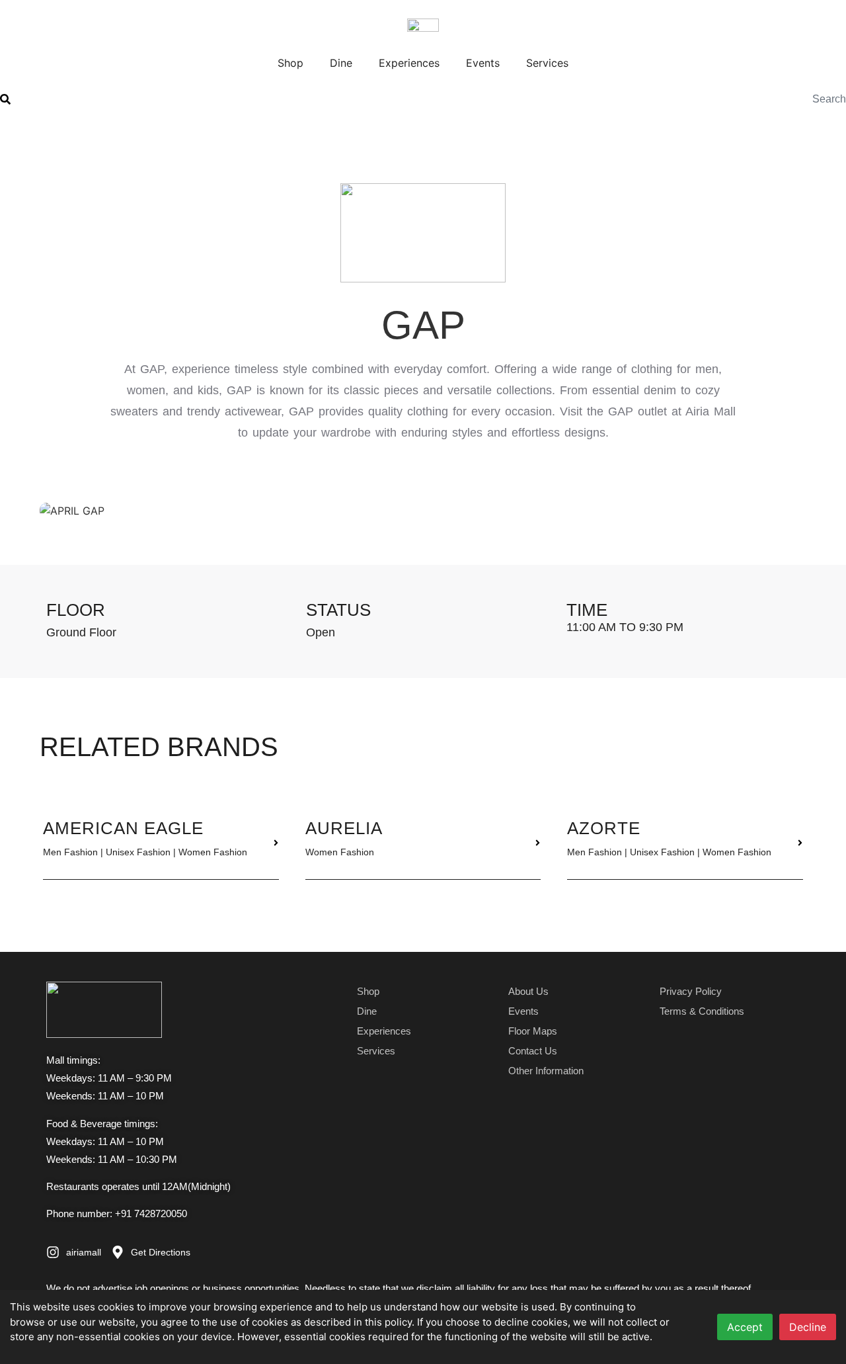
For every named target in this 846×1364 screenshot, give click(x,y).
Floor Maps (532, 1031)
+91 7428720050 (151, 1213)
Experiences (409, 62)
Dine (341, 62)
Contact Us (532, 1050)
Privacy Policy (691, 991)
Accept (745, 1327)
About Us (528, 991)
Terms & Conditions (702, 1011)
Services (547, 62)
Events (483, 62)
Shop (290, 62)
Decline (807, 1327)
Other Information (546, 1070)
